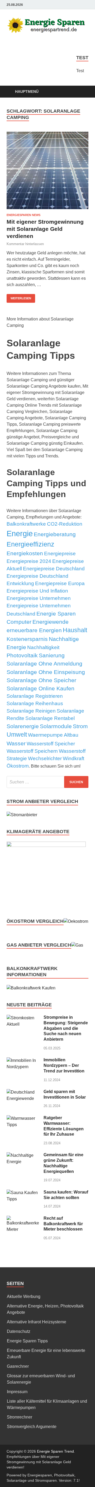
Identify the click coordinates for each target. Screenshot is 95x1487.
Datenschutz (18, 1331)
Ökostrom (18, 766)
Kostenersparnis (27, 639)
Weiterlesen (21, 298)
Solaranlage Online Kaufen (40, 688)
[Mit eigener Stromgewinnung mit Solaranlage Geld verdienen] (47, 170)
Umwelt (17, 734)
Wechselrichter (45, 758)
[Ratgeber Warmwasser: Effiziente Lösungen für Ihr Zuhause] (23, 1118)
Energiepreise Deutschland (54, 568)
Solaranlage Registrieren (35, 696)
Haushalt (75, 630)
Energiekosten (25, 553)
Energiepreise (60, 553)
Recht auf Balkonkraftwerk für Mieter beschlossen (63, 1224)
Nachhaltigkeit (43, 647)
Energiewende (50, 622)
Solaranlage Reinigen (31, 711)
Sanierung (52, 655)
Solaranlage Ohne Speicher (41, 680)
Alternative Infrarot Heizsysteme (36, 1322)
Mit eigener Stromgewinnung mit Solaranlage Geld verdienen (45, 229)
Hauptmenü (27, 91)
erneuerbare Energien (34, 630)
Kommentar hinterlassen (25, 244)
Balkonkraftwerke (26, 524)
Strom (80, 726)
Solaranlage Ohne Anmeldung (44, 663)
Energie (20, 533)
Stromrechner (19, 1417)
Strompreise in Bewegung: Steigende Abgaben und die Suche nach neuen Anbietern (66, 1028)
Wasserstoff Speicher (51, 743)
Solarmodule (56, 726)
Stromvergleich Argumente (31, 1426)
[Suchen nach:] (47, 782)
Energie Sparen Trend (55, 1451)
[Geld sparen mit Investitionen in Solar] (23, 1092)
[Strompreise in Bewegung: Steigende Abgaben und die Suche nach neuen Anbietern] (23, 1018)
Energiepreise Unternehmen (39, 598)
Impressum (17, 1391)
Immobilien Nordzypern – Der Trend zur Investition (64, 1065)
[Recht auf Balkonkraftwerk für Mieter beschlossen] (23, 1219)
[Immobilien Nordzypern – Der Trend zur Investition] (23, 1060)
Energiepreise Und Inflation (37, 591)
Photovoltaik (22, 655)
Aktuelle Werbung (23, 1296)
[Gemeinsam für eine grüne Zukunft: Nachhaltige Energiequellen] (23, 1155)
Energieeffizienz (30, 544)
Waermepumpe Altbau (53, 735)
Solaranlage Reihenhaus (35, 703)
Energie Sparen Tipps (27, 1341)
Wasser (16, 743)
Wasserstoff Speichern (32, 751)
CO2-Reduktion (64, 524)
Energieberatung (55, 534)
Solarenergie (23, 726)
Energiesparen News (23, 215)
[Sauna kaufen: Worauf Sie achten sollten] (23, 1192)
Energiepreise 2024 (29, 561)
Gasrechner (18, 1366)
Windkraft (73, 758)
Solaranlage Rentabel (50, 718)
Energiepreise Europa (60, 583)
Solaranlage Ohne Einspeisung (46, 672)
